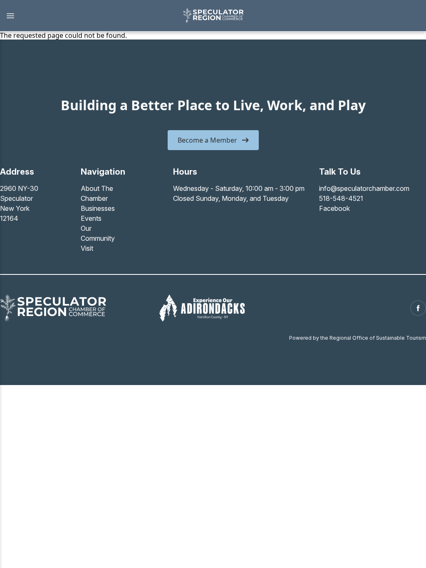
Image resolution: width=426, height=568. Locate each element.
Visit (87, 248)
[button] (87, 15)
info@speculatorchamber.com (364, 188)
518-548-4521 (341, 198)
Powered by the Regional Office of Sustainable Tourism (357, 338)
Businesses (98, 208)
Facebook (334, 208)
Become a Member (207, 140)
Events (91, 218)
